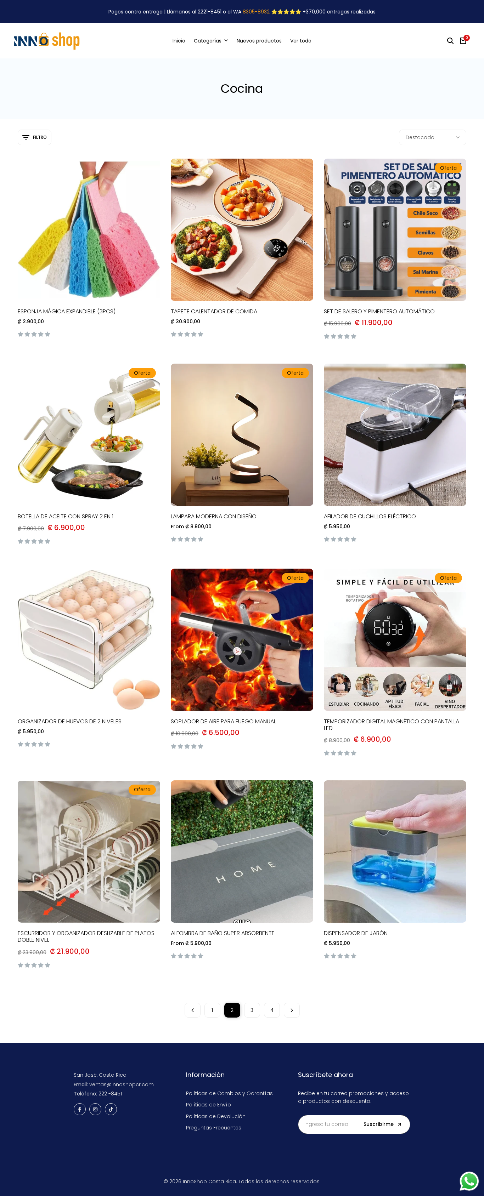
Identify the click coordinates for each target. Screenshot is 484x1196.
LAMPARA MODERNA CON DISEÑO (214, 516)
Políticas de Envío (208, 1104)
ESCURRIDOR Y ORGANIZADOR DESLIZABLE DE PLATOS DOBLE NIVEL (86, 936)
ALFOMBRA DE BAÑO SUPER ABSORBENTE (223, 933)
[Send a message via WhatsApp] (469, 1181)
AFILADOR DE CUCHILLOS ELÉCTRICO (370, 516)
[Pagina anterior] (193, 1010)
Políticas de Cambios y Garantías (229, 1093)
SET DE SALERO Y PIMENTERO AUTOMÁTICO (379, 311)
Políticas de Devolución (216, 1116)
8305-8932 (256, 11)
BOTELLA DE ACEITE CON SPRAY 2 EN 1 (65, 516)
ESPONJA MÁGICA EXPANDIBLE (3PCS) (67, 311)
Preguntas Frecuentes (213, 1127)
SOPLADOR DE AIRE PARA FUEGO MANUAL (223, 721)
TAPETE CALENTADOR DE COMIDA (214, 311)
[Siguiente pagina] (292, 1010)
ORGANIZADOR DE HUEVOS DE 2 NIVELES (70, 721)
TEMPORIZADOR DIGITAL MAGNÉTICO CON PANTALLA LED (391, 724)
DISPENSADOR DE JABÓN (356, 933)
